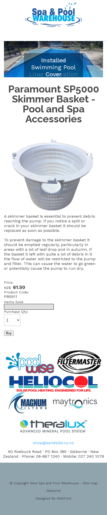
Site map (90, 483)
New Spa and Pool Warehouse (54, 483)
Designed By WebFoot (53, 498)
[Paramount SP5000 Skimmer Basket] (52, 212)
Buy (9, 333)
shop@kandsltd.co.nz (53, 442)
